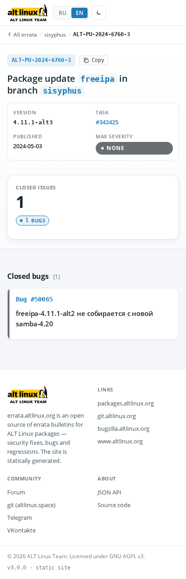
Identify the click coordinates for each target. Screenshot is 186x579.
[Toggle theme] (99, 12)
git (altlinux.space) (31, 505)
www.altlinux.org (120, 441)
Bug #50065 (34, 299)
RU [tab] (63, 12)
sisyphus (55, 34)
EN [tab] (80, 12)
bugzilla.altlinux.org (123, 428)
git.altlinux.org (117, 416)
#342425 (107, 122)
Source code (114, 505)
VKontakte (21, 530)
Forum (16, 492)
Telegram (19, 517)
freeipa (97, 79)
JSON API (109, 492)
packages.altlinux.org (126, 403)
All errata (24, 34)
